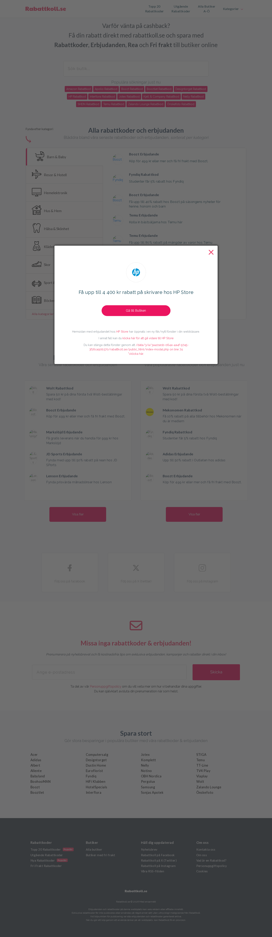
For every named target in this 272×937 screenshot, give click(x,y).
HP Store (122, 331)
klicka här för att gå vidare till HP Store (148, 338)
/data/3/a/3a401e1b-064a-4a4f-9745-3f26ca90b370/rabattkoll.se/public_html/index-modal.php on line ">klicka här (139, 349)
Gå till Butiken (136, 310)
